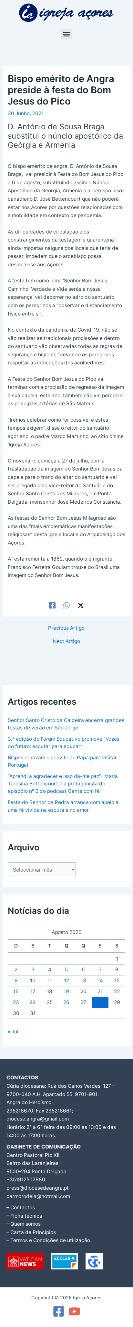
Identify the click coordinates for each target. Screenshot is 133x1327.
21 (100, 991)
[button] (66, 34)
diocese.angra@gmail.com (37, 1119)
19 (66, 991)
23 (16, 1002)
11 (49, 980)
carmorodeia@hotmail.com (38, 1196)
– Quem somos (23, 1224)
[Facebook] (52, 605)
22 (117, 991)
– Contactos (20, 1207)
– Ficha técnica (24, 1216)
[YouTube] (74, 1311)
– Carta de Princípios (31, 1232)
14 (100, 980)
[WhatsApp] (66, 605)
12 (66, 980)
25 (50, 1002)
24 (33, 1002)
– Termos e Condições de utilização (48, 1240)
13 (83, 980)
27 (83, 1002)
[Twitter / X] (80, 605)
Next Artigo (66, 641)
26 (66, 1002)
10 (33, 980)
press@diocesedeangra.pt (37, 1188)
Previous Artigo (66, 628)
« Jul (13, 1032)
